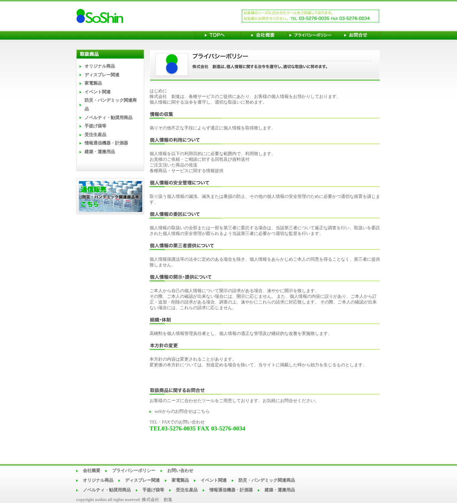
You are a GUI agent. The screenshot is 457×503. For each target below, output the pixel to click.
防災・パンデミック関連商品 (267, 480)
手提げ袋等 (95, 126)
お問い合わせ (180, 470)
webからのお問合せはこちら (182, 411)
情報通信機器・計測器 (106, 143)
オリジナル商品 (100, 66)
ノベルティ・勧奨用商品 (108, 117)
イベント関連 (98, 92)
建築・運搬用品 (100, 151)
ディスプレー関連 (102, 75)
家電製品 (93, 83)
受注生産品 (95, 134)
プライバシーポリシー (134, 470)
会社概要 (91, 470)
